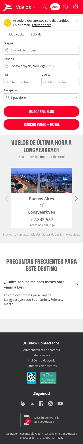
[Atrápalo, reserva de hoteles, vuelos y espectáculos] (7, 7)
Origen (8, 43)
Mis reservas (41, 355)
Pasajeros (10, 90)
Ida (6, 75)
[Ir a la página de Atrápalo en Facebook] (41, 404)
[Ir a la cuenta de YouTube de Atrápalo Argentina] (60, 404)
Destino (9, 59)
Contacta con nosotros (42, 366)
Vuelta (46, 75)
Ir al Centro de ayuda (41, 360)
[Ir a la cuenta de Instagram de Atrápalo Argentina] (50, 404)
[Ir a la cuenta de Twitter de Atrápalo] (32, 404)
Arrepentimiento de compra (41, 350)
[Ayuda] (65, 7)
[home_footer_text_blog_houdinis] (22, 403)
